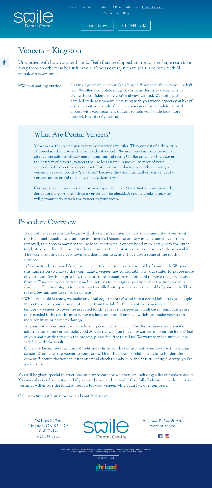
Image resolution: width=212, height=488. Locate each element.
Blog (126, 13)
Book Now (97, 25)
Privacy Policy (121, 450)
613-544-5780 (134, 25)
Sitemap (131, 450)
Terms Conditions (143, 450)
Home (72, 7)
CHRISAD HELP (106, 458)
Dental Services (152, 7)
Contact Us (110, 13)
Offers (117, 7)
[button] (4, 62)
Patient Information (95, 7)
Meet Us (131, 7)
